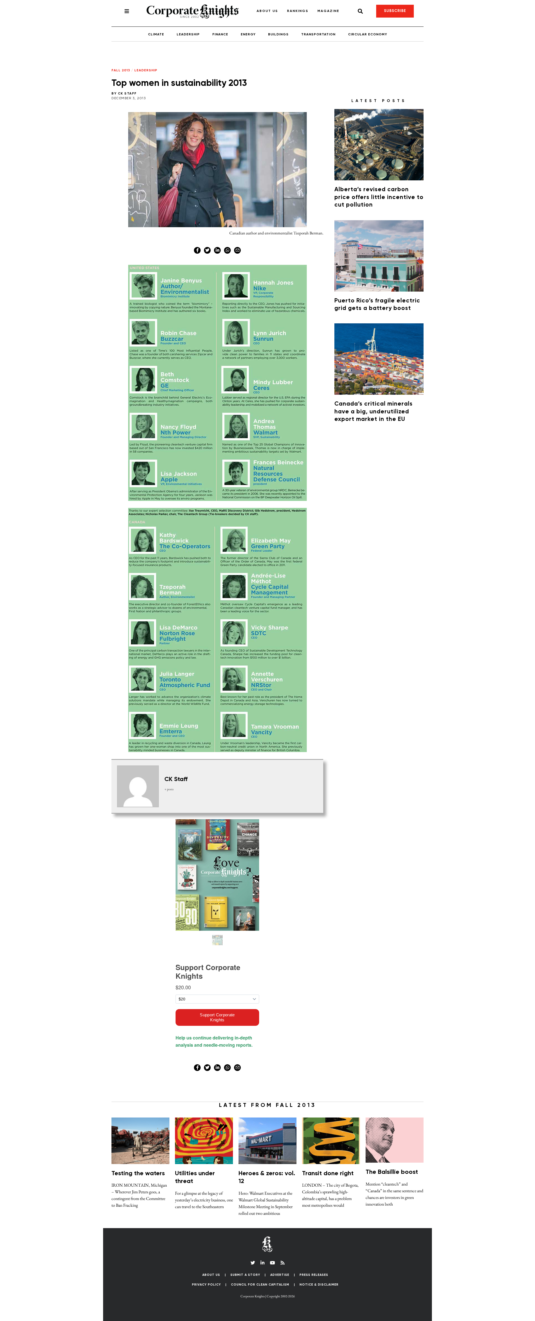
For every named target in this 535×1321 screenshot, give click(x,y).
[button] (420, 273)
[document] (267, 660)
